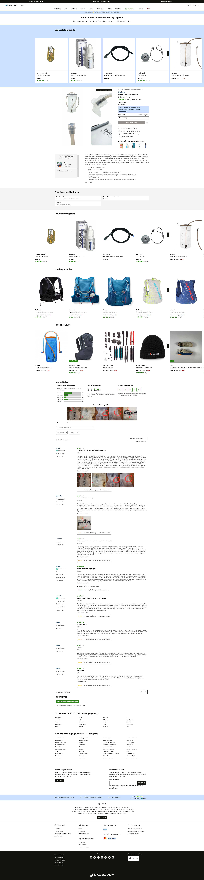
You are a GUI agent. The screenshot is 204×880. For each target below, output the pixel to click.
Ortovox (57, 719)
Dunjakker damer (60, 738)
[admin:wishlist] (147, 122)
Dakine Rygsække (108, 758)
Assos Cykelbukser (132, 738)
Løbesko (81, 749)
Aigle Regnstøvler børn (109, 742)
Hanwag (129, 722)
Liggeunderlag (59, 753)
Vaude (104, 724)
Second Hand (130, 8)
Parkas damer (59, 740)
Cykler (109, 8)
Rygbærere (82, 758)
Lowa (56, 726)
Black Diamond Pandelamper (111, 753)
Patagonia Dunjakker (132, 758)
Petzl (128, 726)
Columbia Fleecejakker (109, 751)
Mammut (105, 726)
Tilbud (148, 8)
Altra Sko (129, 751)
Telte (56, 751)
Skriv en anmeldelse (137, 99)
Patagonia (58, 717)
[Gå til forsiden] (119, 89)
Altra (80, 717)
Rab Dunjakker (130, 742)
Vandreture (74, 8)
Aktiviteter (118, 8)
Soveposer (58, 758)
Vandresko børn (83, 753)
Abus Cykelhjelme (131, 755)
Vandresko (82, 744)
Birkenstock (130, 724)
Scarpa (105, 722)
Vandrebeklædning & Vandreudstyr (129, 89)
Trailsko (81, 747)
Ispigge (81, 742)
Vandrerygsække (83, 740)
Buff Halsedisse (131, 753)
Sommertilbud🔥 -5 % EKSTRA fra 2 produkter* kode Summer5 (102, 12)
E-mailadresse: (114, 779)
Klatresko (81, 751)
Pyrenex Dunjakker (108, 747)
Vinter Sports (100, 8)
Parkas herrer (59, 747)
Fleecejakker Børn (108, 740)
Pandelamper (59, 755)
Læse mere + (122, 111)
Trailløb (83, 8)
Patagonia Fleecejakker (109, 744)
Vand (139, 89)
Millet (80, 719)
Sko (66, 8)
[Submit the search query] (188, 6)
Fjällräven (105, 717)
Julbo (128, 717)
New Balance (130, 719)
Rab (56, 722)
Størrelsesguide (144, 114)
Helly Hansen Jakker (108, 749)
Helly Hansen (82, 724)
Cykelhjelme (82, 755)
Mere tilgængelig (131, 122)
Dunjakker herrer (59, 744)
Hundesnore (130, 747)
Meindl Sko (106, 755)
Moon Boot (82, 722)
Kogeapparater (83, 738)
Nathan (121, 92)
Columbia (105, 719)
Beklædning (57, 8)
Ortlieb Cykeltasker (132, 749)
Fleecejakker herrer (60, 749)
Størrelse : (121, 114)
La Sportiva (58, 724)
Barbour (81, 726)
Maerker (140, 8)
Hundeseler (130, 744)
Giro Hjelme (130, 740)
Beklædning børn (107, 738)
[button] (72, 103)
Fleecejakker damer (60, 742)
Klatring (91, 8)
